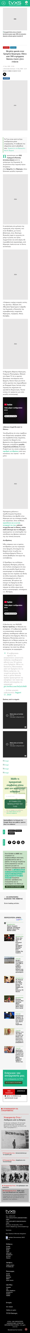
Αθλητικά (8, 1253)
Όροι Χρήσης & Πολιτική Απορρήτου (16, 1233)
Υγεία (7, 1251)
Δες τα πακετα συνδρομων (14, 1082)
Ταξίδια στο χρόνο (11, 1310)
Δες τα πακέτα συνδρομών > (14, 886)
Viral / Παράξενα (10, 1290)
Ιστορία (9, 1302)
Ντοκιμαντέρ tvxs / (10, 1153)
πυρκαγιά (11, 833)
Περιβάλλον (9, 1254)
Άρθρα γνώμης (10, 1265)
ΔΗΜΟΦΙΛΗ (21, 1091)
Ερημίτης (11, 830)
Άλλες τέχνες (9, 1280)
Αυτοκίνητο (9, 1292)
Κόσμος (8, 1248)
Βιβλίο (8, 1278)
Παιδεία (8, 1294)
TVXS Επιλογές (11, 1313)
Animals (8, 1287)
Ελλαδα (13, 47)
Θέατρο (8, 1275)
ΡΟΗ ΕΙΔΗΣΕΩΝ (9, 1092)
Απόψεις (9, 1262)
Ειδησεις (6, 47)
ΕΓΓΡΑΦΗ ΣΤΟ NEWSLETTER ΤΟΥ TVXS (15, 804)
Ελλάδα (8, 1246)
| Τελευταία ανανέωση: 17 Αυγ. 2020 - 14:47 (15, 68)
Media (8, 1250)
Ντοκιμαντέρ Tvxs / (12, 1117)
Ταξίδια (8, 1295)
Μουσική (8, 1277)
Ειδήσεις (9, 1244)
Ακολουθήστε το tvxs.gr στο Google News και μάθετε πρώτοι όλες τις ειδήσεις (15, 822)
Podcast (8, 1258)
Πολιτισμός (10, 1271)
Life (7, 1289)
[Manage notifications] (26, 1329)
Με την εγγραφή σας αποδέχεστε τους (14, 812)
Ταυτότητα (8, 1230)
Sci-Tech (8, 1256)
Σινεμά (8, 1273)
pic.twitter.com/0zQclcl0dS (15, 686)
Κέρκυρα (18, 830)
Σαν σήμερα (9, 1306)
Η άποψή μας (10, 1266)
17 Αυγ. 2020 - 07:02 (8, 66)
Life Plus (9, 1285)
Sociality (19, 1329)
